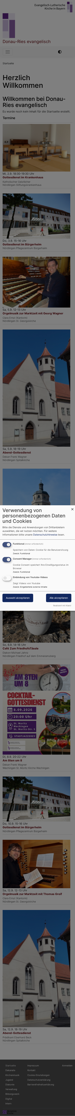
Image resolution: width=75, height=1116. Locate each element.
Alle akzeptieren (59, 597)
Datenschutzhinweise (45, 534)
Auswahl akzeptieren (18, 597)
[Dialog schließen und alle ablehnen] (72, 507)
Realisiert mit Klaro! (62, 605)
